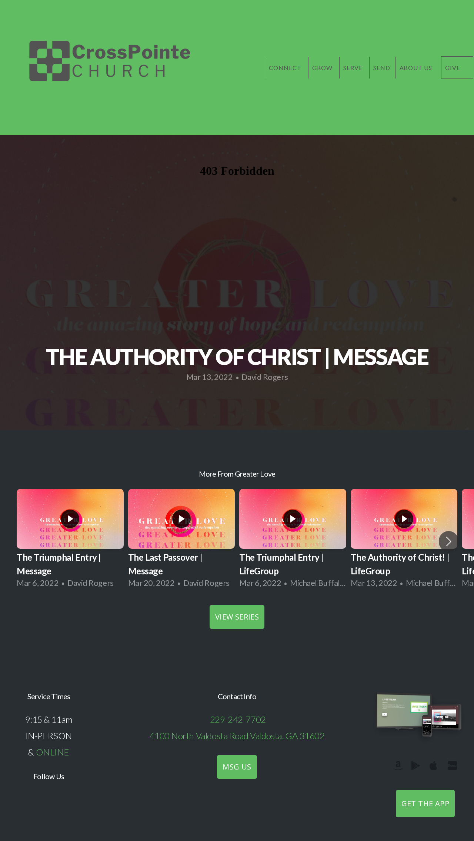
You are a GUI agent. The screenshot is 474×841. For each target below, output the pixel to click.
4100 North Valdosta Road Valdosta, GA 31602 (236, 735)
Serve (353, 67)
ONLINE (52, 752)
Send (381, 67)
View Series (237, 617)
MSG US (237, 767)
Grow (323, 67)
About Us (416, 67)
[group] (70, 541)
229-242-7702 (238, 719)
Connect (286, 67)
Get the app (425, 803)
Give (453, 67)
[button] (449, 541)
